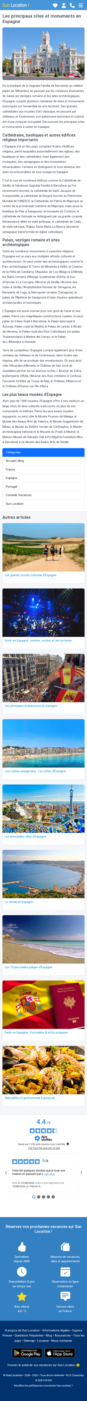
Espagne (11, 478)
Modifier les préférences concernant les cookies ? (43, 1385)
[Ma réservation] (64, 5)
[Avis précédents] (5, 1173)
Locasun (43, 1341)
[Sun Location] (15, 5)
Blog (49, 1335)
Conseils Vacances (19, 495)
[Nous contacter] (72, 5)
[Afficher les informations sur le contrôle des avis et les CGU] (67, 1143)
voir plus (49, 1174)
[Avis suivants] (81, 1173)
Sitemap (29, 1341)
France (10, 469)
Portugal (11, 486)
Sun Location (14, 504)
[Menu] (81, 5)
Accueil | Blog (15, 461)
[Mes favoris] (55, 5)
